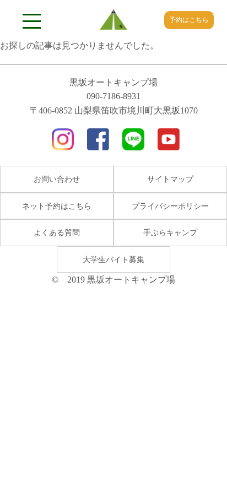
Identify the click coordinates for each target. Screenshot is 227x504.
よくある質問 (57, 233)
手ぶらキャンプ (170, 233)
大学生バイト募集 (113, 260)
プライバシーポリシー (170, 206)
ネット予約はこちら (56, 206)
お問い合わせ (57, 179)
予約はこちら (189, 20)
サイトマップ (170, 179)
